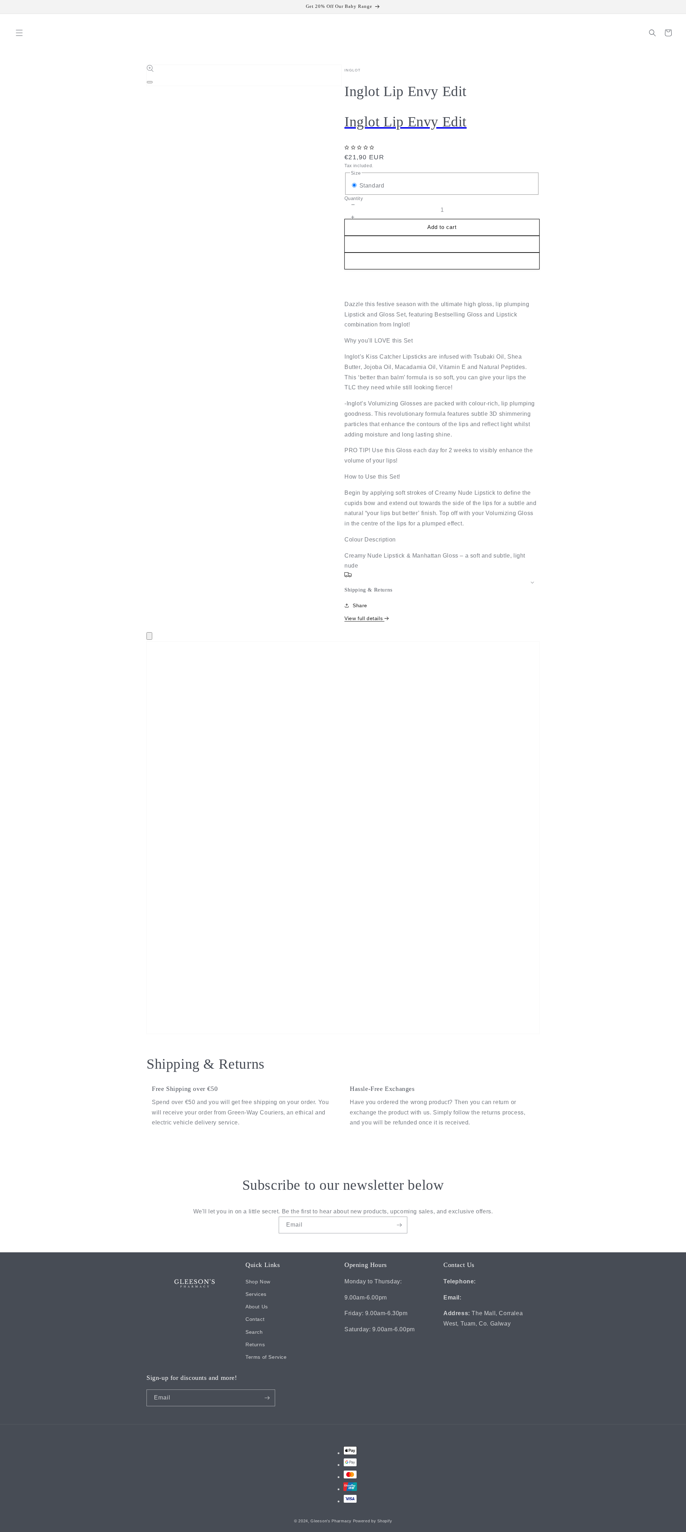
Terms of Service (266, 1356)
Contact (254, 1319)
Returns (255, 1344)
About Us (256, 1306)
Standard (371, 186)
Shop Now (257, 1281)
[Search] (652, 33)
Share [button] (360, 605)
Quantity (353, 198)
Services (256, 1294)
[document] (343, 839)
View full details (364, 618)
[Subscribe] (399, 1225)
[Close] (149, 636)
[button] (19, 33)
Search (254, 1331)
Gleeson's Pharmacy (331, 1521)
